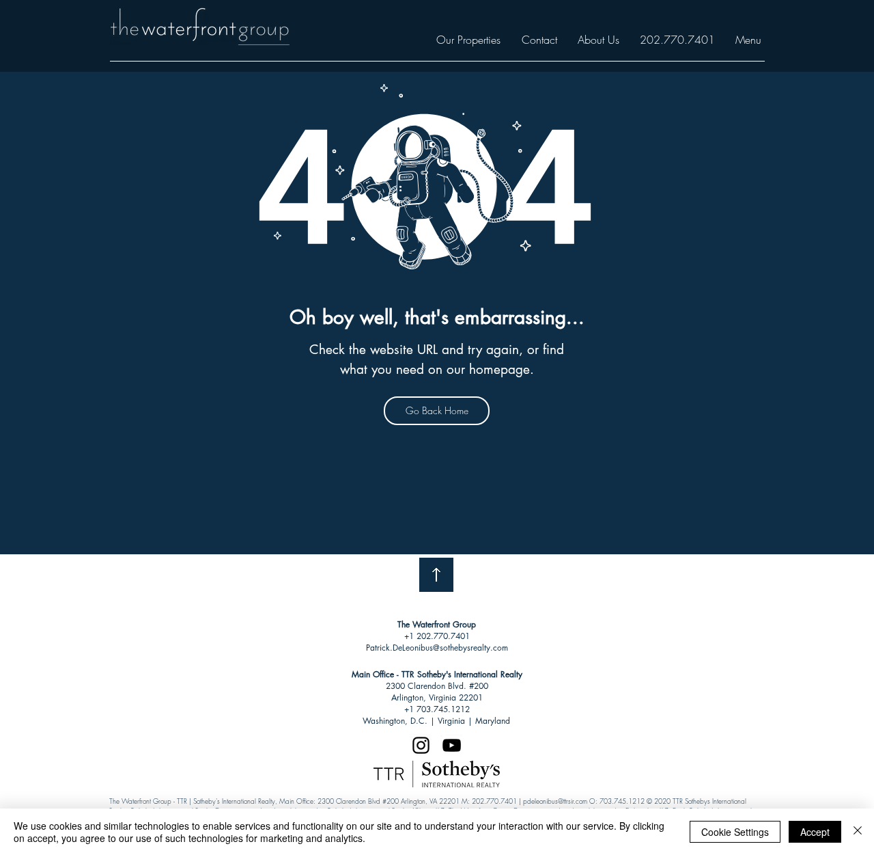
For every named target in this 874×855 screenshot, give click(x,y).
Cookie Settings (735, 832)
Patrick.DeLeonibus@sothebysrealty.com (437, 647)
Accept (815, 832)
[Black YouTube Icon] (451, 745)
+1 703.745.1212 (437, 709)
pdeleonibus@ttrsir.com (555, 801)
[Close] (857, 831)
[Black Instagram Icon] (421, 745)
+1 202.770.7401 (437, 636)
